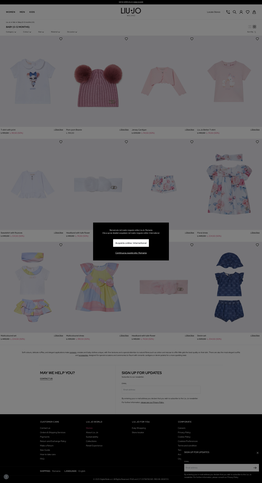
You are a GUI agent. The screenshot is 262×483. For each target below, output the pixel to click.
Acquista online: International (131, 243)
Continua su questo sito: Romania (131, 252)
